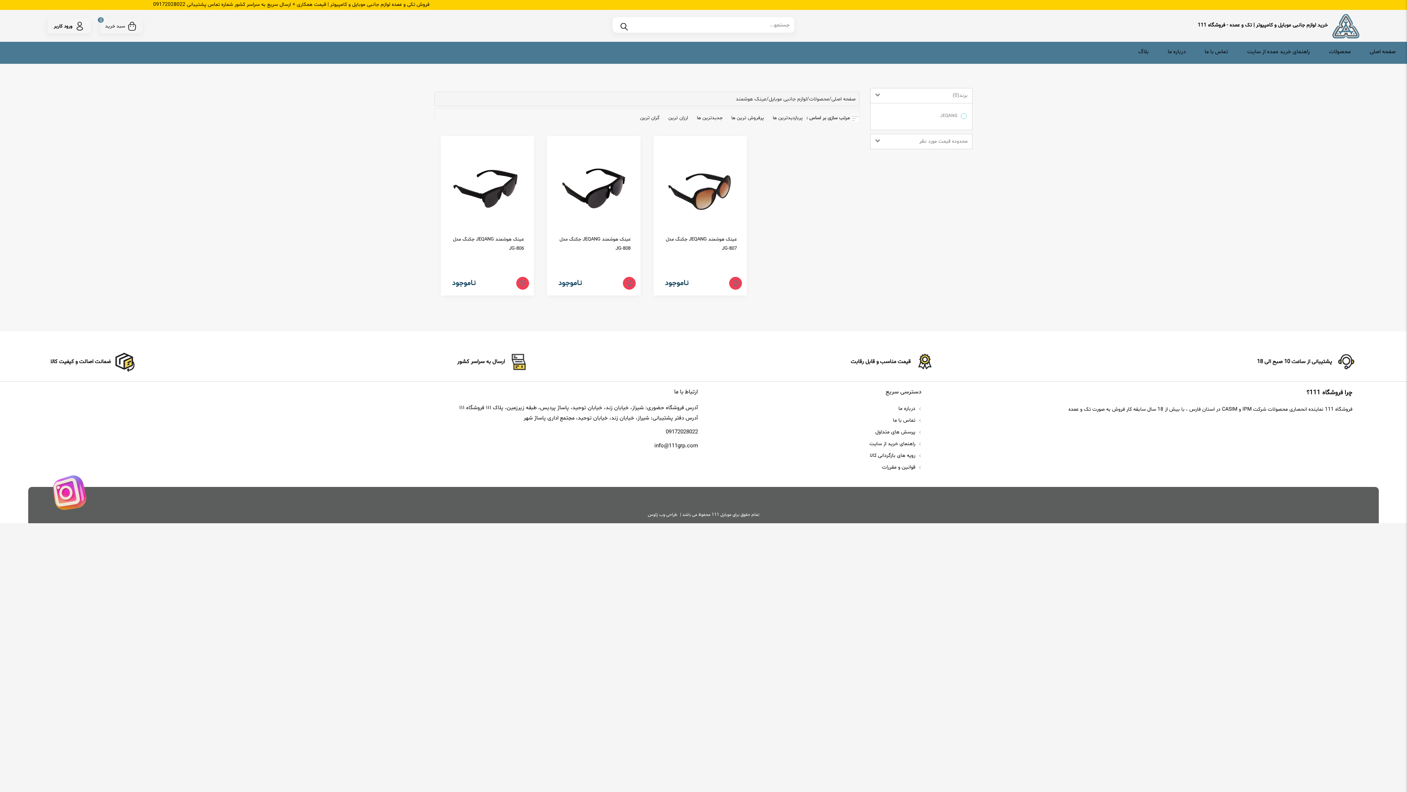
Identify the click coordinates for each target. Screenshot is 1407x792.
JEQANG (948, 116)
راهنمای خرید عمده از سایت (1278, 52)
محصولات (1340, 52)
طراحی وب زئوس (662, 515)
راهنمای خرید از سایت (893, 443)
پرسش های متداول (896, 432)
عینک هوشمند (751, 99)
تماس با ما (1216, 52)
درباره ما (1177, 52)
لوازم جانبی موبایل (788, 99)
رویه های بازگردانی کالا (893, 455)
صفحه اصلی (1383, 52)
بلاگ (1143, 52)
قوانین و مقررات (899, 467)
